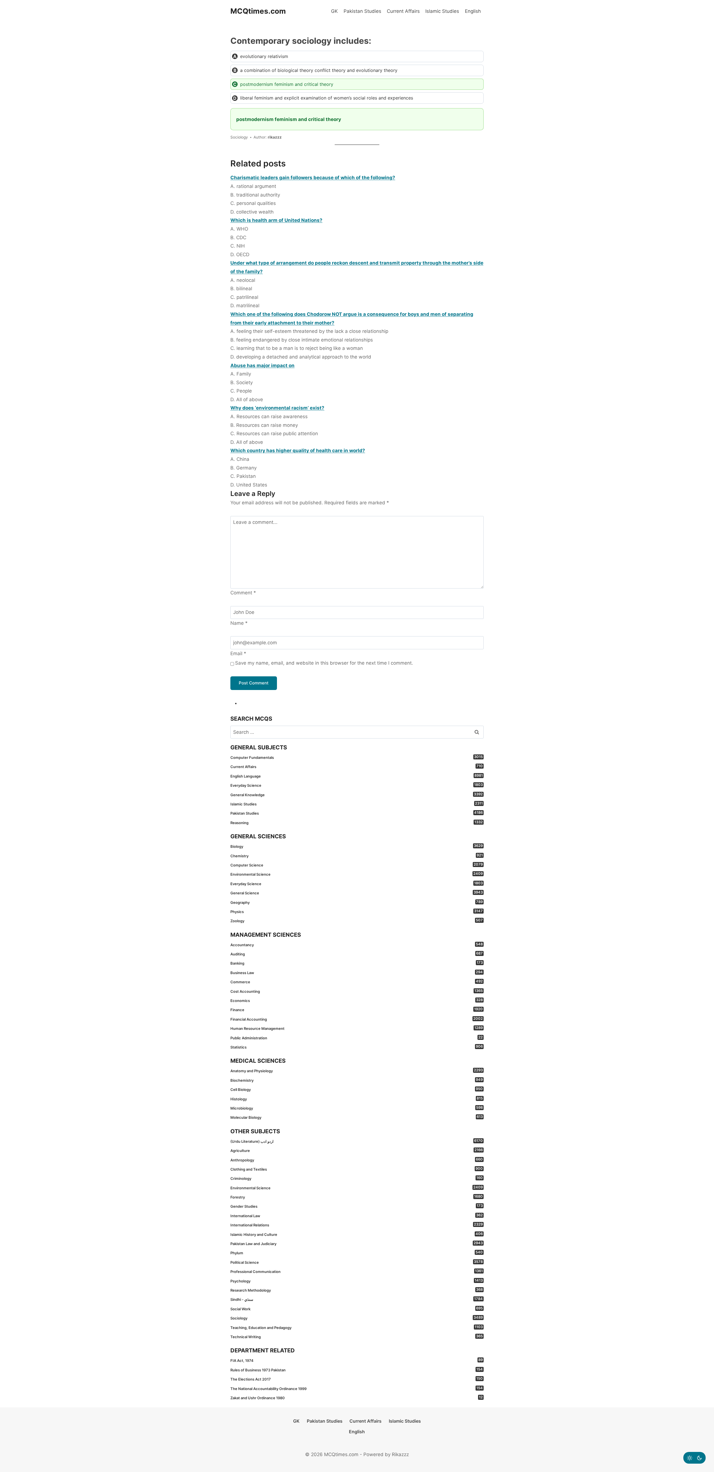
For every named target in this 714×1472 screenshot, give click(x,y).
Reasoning (356, 822)
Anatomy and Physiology (356, 1070)
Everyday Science (356, 785)
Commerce (356, 981)
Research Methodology (356, 1289)
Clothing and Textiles (356, 1168)
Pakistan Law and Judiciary (356, 1243)
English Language (356, 775)
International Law (356, 1215)
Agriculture (356, 1150)
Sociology (356, 1317)
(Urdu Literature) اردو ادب (356, 1141)
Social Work (356, 1308)
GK (334, 11)
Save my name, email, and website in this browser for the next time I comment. (324, 663)
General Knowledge (356, 794)
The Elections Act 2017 (356, 1378)
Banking (356, 962)
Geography (356, 902)
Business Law (356, 972)
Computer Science (356, 864)
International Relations (356, 1224)
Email (238, 653)
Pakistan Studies (362, 11)
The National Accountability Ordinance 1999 (356, 1388)
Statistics (356, 1046)
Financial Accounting (356, 1018)
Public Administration (356, 1037)
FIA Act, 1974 (356, 1360)
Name (239, 623)
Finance (356, 1009)
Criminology (356, 1178)
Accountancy (356, 944)
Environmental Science (356, 874)
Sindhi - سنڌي (356, 1299)
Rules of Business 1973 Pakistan (356, 1369)
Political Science (356, 1262)
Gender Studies (356, 1206)
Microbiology (356, 1107)
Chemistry (356, 855)
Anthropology (356, 1159)
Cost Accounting (356, 991)
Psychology (356, 1280)
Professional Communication (356, 1271)
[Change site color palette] (694, 1458)
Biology (356, 846)
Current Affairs (403, 11)
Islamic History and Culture (356, 1234)
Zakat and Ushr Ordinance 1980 (356, 1397)
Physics (356, 911)
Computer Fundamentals (356, 757)
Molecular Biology (356, 1117)
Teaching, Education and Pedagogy (356, 1327)
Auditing (356, 953)
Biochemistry (356, 1080)
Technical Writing (356, 1336)
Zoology (356, 920)
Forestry (356, 1196)
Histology (356, 1098)
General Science (356, 892)
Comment (243, 592)
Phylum (356, 1252)
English (473, 11)
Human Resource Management (356, 1028)
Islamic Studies (442, 11)
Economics (356, 1000)
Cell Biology (356, 1089)
